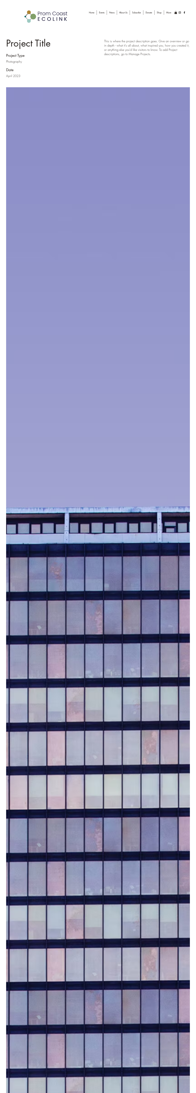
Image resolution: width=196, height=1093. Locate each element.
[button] (175, 12)
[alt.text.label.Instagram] (179, 12)
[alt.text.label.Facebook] (184, 12)
